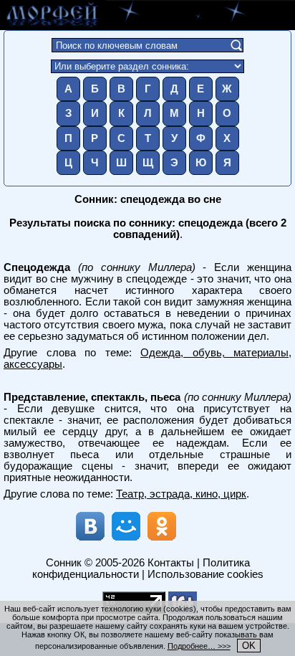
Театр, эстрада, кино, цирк (181, 494)
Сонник (64, 563)
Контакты (171, 563)
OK (249, 645)
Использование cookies (205, 574)
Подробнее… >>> (199, 646)
